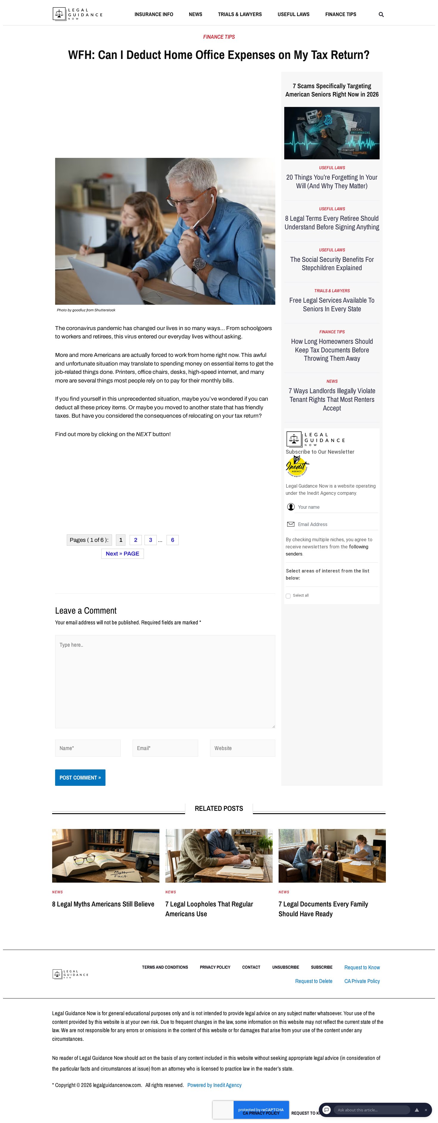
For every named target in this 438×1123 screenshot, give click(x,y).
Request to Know (362, 967)
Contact (251, 967)
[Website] (243, 749)
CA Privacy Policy (261, 1113)
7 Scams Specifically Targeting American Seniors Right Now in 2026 (332, 90)
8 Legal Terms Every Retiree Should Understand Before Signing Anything (332, 222)
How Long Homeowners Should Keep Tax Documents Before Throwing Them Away (332, 349)
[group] (105, 880)
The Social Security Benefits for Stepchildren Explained (332, 263)
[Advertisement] (165, 113)
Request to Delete (314, 981)
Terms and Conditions (165, 967)
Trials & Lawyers (240, 14)
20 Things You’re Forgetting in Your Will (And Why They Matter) (332, 181)
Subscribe (322, 967)
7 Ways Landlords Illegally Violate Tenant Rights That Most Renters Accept (332, 399)
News (195, 14)
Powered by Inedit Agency (214, 1085)
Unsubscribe (285, 967)
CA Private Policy (362, 981)
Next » (114, 553)
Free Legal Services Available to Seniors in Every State (332, 304)
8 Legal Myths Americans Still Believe (103, 904)
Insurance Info (154, 14)
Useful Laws (294, 14)
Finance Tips (340, 14)
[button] (381, 14)
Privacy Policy (215, 967)
